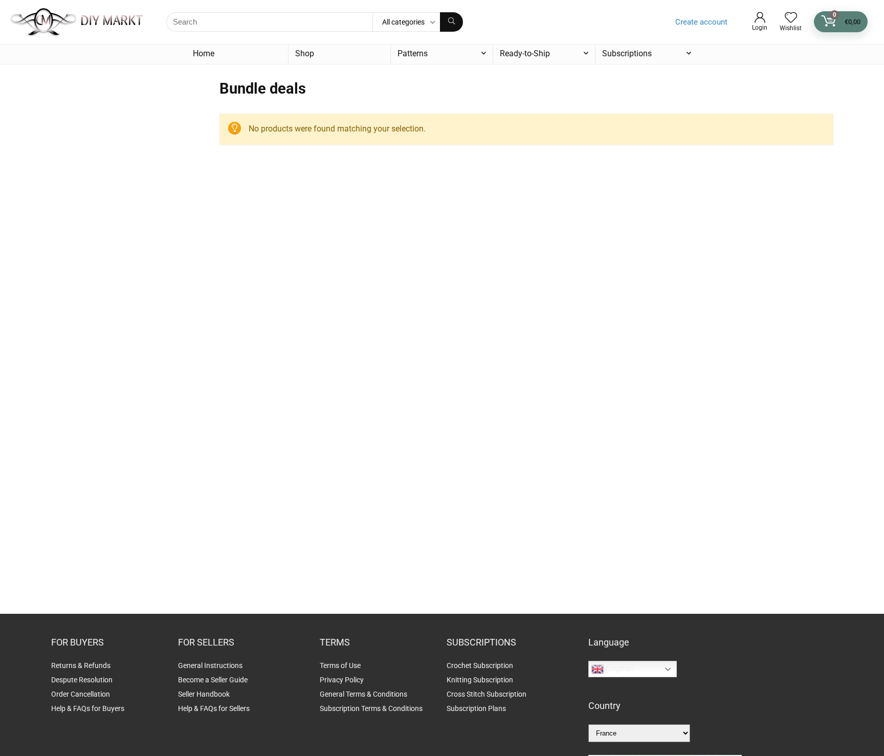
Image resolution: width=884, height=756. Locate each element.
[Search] (451, 22)
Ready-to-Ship (525, 53)
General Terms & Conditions (363, 694)
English (618, 668)
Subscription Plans (477, 708)
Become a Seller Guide (213, 680)
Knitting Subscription (480, 680)
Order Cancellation (80, 694)
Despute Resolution (82, 680)
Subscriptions (627, 53)
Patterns (412, 53)
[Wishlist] (791, 18)
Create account (701, 22)
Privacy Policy (342, 680)
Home (203, 53)
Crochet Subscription (480, 665)
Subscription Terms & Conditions (371, 708)
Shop (304, 53)
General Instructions (210, 665)
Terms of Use (340, 665)
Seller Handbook (204, 694)
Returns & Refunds (80, 665)
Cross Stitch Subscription (486, 694)
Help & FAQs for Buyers (87, 708)
